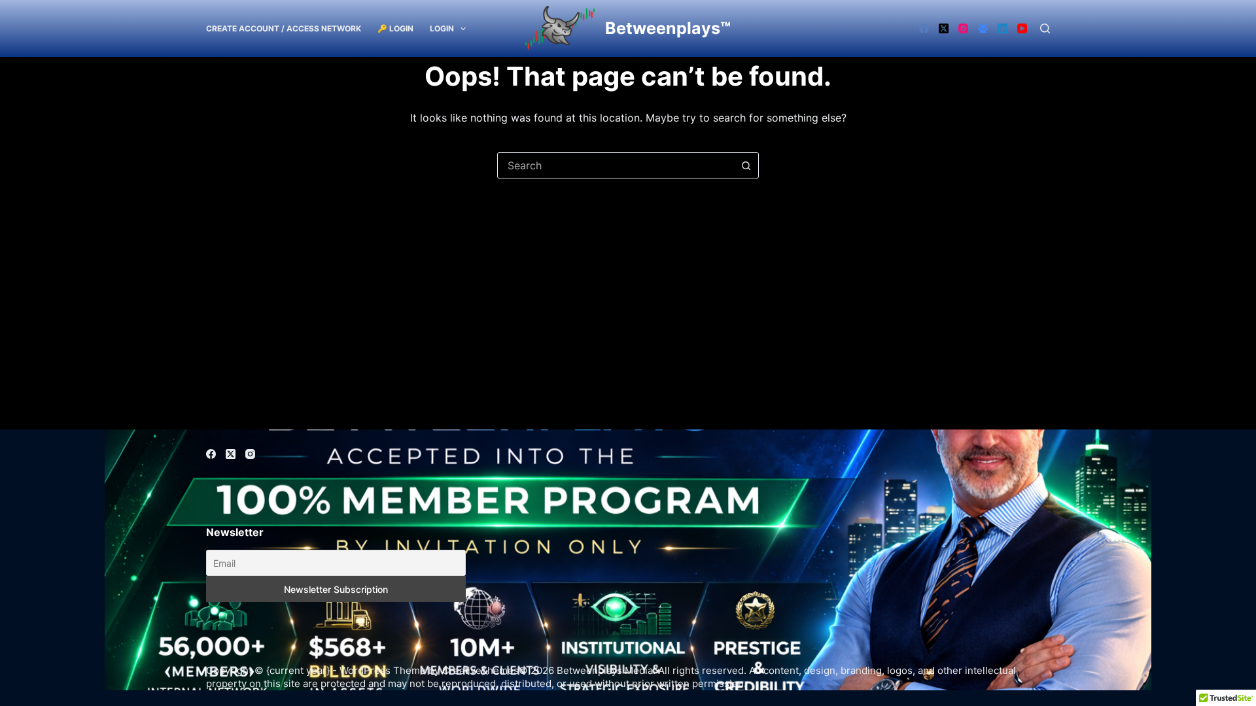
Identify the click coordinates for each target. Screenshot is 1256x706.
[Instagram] (963, 28)
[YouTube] (1022, 28)
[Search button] (745, 165)
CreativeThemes (480, 670)
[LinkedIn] (1002, 28)
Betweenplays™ (668, 28)
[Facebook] (924, 28)
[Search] (1045, 28)
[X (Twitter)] (944, 28)
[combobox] (615, 165)
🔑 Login (395, 28)
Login (442, 28)
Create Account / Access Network (283, 28)
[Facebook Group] (983, 28)
